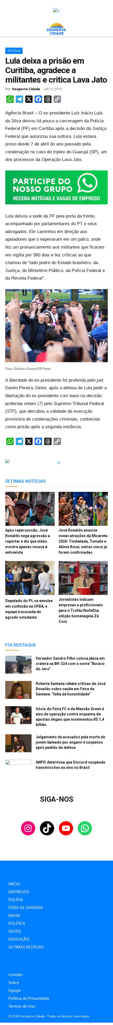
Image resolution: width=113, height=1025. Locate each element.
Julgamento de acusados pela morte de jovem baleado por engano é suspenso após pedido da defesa (70, 742)
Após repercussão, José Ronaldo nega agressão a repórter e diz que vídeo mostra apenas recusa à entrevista (27, 541)
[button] (9, 29)
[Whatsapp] (45, 962)
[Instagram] (9, 962)
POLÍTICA (14, 51)
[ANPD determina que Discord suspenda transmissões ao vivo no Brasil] (18, 769)
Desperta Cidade (26, 89)
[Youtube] (33, 962)
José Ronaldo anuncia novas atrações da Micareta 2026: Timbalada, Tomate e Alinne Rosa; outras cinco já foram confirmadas (83, 541)
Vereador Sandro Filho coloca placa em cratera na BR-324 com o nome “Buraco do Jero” (70, 663)
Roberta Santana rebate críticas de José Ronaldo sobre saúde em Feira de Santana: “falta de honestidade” (71, 688)
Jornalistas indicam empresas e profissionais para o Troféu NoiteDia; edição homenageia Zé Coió (81, 610)
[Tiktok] (21, 962)
